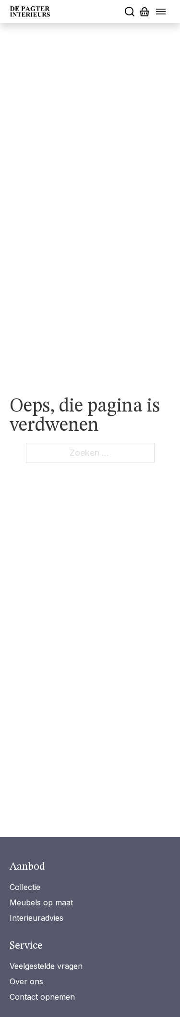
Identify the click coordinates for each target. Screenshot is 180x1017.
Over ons (26, 981)
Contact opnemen (42, 997)
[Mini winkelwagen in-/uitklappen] (144, 11)
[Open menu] (160, 11)
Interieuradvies (36, 918)
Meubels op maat (41, 902)
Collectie (25, 887)
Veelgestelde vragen (46, 966)
